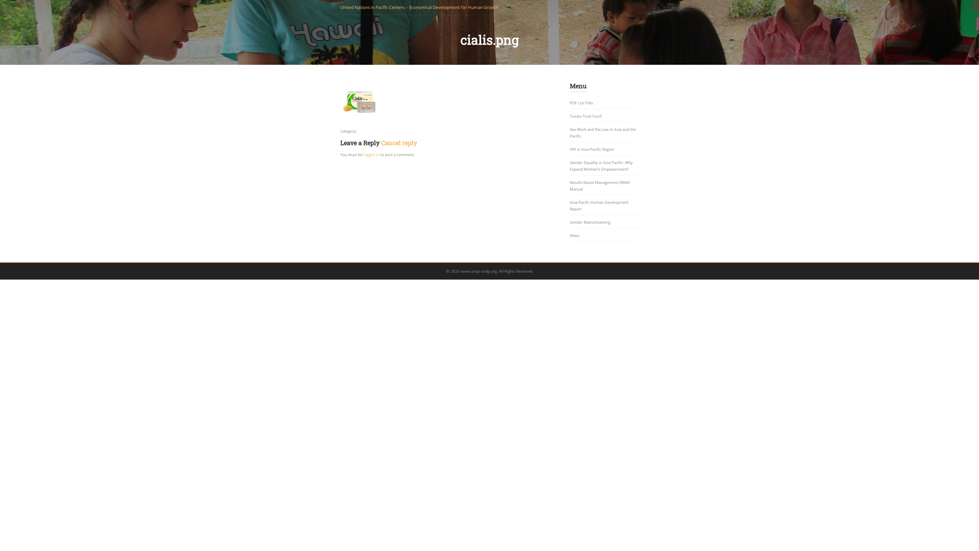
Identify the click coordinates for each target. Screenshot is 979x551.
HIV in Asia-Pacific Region (592, 149)
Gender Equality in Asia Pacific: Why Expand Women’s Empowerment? (601, 166)
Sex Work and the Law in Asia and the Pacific (603, 133)
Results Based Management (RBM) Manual (600, 186)
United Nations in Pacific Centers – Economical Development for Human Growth (419, 7)
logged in (371, 154)
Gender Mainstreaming (590, 222)
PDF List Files (581, 102)
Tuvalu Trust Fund (585, 116)
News (574, 235)
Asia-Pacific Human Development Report (599, 205)
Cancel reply (399, 143)
